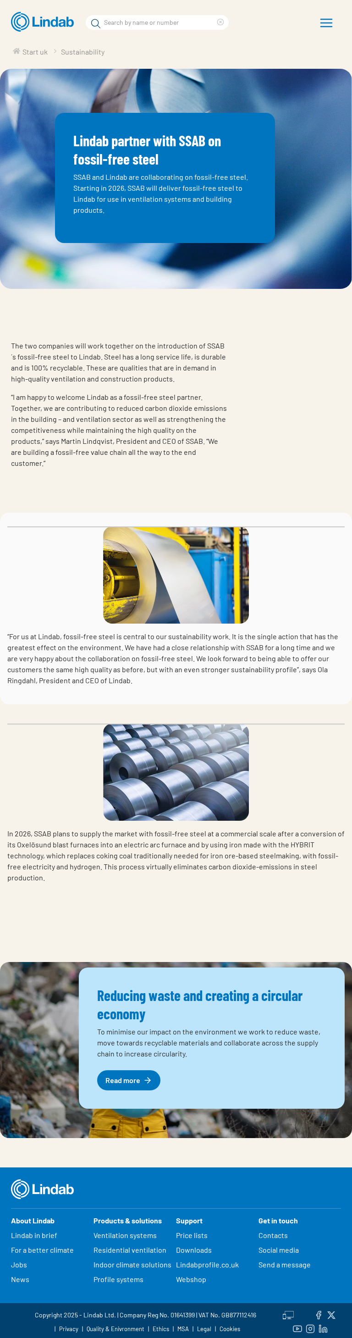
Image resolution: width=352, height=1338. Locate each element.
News (20, 1279)
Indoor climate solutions (132, 1264)
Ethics (161, 1328)
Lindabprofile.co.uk (207, 1264)
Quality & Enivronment (115, 1328)
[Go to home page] (44, 22)
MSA (183, 1328)
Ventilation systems (125, 1235)
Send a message (284, 1264)
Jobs (19, 1264)
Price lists (192, 1235)
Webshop (191, 1279)
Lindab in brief (34, 1235)
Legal (204, 1328)
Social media (278, 1249)
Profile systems (118, 1279)
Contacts (273, 1235)
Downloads (194, 1249)
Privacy (68, 1328)
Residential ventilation (130, 1249)
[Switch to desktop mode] (288, 1314)
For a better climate (42, 1249)
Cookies (230, 1328)
